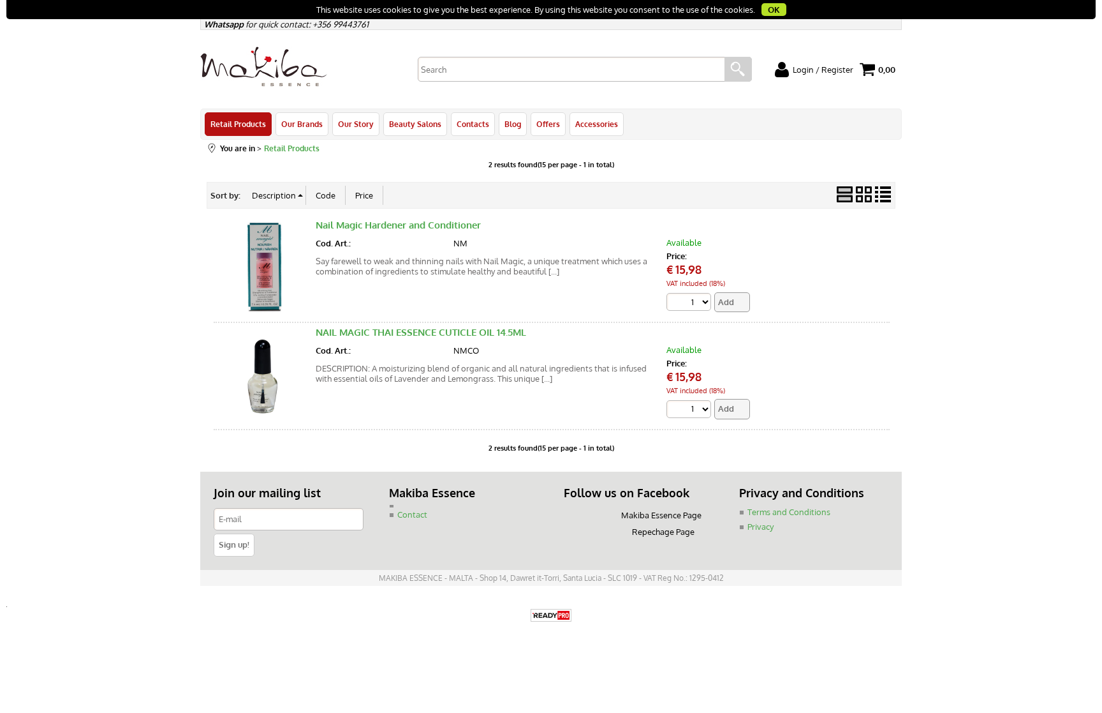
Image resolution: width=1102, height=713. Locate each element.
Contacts (473, 124)
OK (774, 9)
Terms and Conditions (788, 512)
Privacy (760, 527)
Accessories (596, 124)
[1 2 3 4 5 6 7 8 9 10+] (690, 302)
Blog (512, 124)
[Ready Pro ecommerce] (551, 617)
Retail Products (238, 124)
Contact (412, 514)
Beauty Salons (415, 124)
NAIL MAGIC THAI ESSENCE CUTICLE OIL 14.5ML (421, 332)
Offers (548, 124)
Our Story (356, 124)
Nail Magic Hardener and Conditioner (398, 225)
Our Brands (302, 124)
